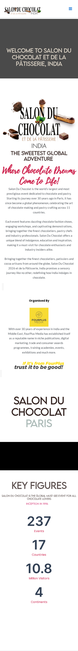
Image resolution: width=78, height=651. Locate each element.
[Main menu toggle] (70, 8)
